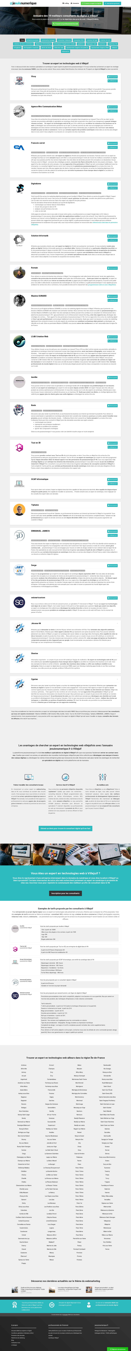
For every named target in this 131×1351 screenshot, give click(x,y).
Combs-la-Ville (23, 1214)
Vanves (107, 1192)
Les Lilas (51, 1199)
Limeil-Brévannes (51, 1221)
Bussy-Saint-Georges (23, 1146)
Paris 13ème (79, 1178)
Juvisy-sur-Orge (52, 1146)
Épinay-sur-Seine (24, 1260)
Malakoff (51, 1242)
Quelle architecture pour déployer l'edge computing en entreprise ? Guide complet (33, 1289)
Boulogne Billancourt (23, 1125)
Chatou (24, 1175)
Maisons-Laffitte (52, 1238)
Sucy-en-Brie (107, 1164)
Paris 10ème (79, 1168)
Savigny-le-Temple (107, 1139)
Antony (24, 1072)
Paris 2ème (79, 1210)
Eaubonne (24, 1252)
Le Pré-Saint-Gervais (51, 1189)
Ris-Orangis (107, 1068)
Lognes (51, 1228)
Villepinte (107, 1224)
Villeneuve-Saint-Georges (107, 1217)
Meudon (79, 1068)
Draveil (24, 1249)
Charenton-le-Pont (24, 1164)
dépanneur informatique (43, 44)
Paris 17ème (79, 1192)
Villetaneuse (107, 1228)
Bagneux (23, 1097)
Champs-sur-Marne (24, 1160)
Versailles (107, 1199)
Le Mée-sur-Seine (51, 1175)
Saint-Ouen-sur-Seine (107, 1125)
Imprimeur (102, 44)
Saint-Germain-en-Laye (107, 1104)
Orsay (79, 1146)
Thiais (107, 1175)
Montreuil (79, 1100)
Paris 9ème (79, 1235)
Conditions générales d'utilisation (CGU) (22, 1333)
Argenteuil (24, 1079)
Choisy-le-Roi (24, 1196)
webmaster (65, 51)
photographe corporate (31, 47)
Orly (79, 1143)
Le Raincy (52, 1192)
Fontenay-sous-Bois (51, 1086)
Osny (79, 1150)
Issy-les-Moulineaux (51, 1136)
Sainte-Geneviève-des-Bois (107, 1097)
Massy (52, 1252)
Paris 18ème (79, 1196)
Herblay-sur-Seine (51, 1129)
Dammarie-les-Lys (23, 1238)
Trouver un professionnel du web (66, 24)
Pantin (79, 1160)
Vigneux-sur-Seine (107, 1203)
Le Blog (66, 3)
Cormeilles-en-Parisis (23, 1224)
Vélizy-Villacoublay (107, 1196)
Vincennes (107, 1238)
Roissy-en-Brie (107, 1072)
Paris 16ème (79, 1189)
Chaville (23, 1178)
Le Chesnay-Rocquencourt (51, 1168)
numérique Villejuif (53, 1338)
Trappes (107, 1182)
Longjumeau (51, 1231)
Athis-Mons (23, 1086)
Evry (51, 1072)
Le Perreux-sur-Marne (51, 1178)
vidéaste (114, 47)
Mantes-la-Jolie (51, 1245)
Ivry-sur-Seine (51, 1139)
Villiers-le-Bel (107, 1231)
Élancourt (24, 1256)
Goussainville (52, 1122)
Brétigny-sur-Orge (23, 1132)
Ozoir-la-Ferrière (79, 1153)
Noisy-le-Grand (79, 1136)
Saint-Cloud (107, 1086)
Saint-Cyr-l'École (107, 1090)
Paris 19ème (79, 1199)
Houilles (51, 1132)
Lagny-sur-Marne (51, 1157)
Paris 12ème (79, 1175)
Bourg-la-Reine (23, 1129)
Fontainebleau (51, 1079)
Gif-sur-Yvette (51, 1114)
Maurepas (52, 1256)
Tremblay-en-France (107, 1185)
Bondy (24, 1118)
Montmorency (79, 1097)
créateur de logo (92, 40)
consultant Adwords (64, 40)
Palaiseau (79, 1157)
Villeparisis (107, 1221)
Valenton (107, 1189)
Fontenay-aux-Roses (51, 1083)
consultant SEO (79, 40)
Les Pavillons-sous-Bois (51, 1206)
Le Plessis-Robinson (51, 1182)
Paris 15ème (79, 1185)
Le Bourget (51, 1164)
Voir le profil (113, 77)
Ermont (51, 1065)
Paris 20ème (79, 1206)
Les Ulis (51, 1210)
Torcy (107, 1178)
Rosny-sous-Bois (107, 1079)
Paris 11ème (79, 1171)
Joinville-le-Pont (52, 1143)
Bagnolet (24, 1100)
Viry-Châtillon (107, 1242)
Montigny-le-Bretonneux (79, 1090)
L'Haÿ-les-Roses (51, 1217)
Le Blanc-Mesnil (51, 1160)
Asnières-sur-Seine (24, 1083)
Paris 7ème (79, 1228)
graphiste (81, 44)
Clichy (24, 1203)
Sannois (107, 1129)
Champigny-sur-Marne (24, 1157)
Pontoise (79, 1252)
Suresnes (107, 1168)
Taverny (107, 1171)
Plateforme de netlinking (18, 1338)
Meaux (52, 1260)
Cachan (23, 1150)
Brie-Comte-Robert (24, 1136)
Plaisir (79, 1242)
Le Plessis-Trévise (51, 1185)
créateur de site (105, 40)
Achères (23, 1065)
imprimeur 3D (113, 44)
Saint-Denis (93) (107, 1093)
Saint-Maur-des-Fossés (107, 1114)
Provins (79, 1256)
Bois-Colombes (23, 1111)
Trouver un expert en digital (92, 3)
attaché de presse (33, 40)
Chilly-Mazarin (23, 1192)
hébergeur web (91, 44)
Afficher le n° (113, 81)
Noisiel (79, 1132)
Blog (12, 1340)
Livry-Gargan (51, 1224)
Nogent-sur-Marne (79, 1129)
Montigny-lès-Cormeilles (79, 1093)
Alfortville (24, 1068)
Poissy (79, 1245)
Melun (79, 1065)
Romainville (107, 1076)
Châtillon (23, 1171)
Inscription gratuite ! (113, 3)
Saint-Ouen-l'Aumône (107, 1122)
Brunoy (24, 1139)
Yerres (107, 1249)
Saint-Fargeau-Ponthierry (107, 1100)
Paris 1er (79, 1203)
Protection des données (18, 1335)
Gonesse (51, 1118)
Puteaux (79, 1260)
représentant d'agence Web (100, 47)
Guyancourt (51, 1125)
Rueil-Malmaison (107, 1083)
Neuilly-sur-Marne (79, 1122)
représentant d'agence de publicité (77, 47)
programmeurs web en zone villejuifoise (102, 285)
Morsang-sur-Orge (79, 1107)
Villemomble (107, 1206)
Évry (51, 1076)
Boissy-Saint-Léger (24, 1114)
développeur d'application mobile (64, 44)
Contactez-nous (15, 1342)
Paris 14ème (79, 1182)
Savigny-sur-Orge (107, 1143)
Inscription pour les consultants (65, 893)
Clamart (23, 1199)
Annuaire (13, 1330)
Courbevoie (23, 1231)
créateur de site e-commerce (23, 44)
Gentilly (51, 1111)
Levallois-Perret (51, 1214)
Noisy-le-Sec (79, 1139)
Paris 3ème (79, 1214)
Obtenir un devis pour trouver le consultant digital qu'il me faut (65, 828)
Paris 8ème (79, 1231)
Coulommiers (24, 1228)
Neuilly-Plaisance (79, 1118)
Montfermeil (79, 1083)
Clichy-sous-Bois (24, 1206)
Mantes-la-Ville (51, 1249)
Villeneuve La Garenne (107, 1210)
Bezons (23, 1104)
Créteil (24, 1235)
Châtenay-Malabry (23, 1168)
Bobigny (23, 1107)
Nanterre (79, 1111)
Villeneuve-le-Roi (107, 1214)
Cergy (24, 1153)
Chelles (24, 1182)
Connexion (75, 3)
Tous (22, 40)
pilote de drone (46, 47)
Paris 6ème (79, 1224)
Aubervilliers (24, 1090)
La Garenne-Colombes (51, 1153)
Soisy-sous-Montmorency (107, 1157)
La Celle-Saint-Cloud (51, 1150)
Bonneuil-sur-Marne (24, 1122)
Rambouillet (107, 1065)
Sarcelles (107, 1132)
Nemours (79, 1114)
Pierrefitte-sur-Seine (79, 1238)
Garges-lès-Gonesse (51, 1104)
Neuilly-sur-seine (79, 1125)
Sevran (107, 1150)
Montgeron (79, 1086)
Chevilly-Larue (24, 1189)
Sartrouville (107, 1136)
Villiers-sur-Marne (107, 1235)
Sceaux (107, 1146)
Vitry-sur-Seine (107, 1245)
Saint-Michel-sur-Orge (107, 1118)
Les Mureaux (52, 1203)
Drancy (24, 1245)
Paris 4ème (79, 1217)
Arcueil (24, 1076)
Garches (51, 1100)
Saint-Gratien (107, 1107)
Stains (107, 1160)
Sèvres (107, 1153)
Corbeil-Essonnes (23, 1221)
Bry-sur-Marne (23, 1143)
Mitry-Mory (79, 1072)
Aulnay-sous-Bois (23, 1093)
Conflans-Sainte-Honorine (24, 1217)
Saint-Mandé (107, 1111)
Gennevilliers (52, 1107)
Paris (79, 1164)
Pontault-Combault (79, 1249)
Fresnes (51, 1093)
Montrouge (79, 1104)
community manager (48, 40)
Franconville (51, 1090)
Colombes (24, 1210)
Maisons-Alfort (51, 1235)
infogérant (17, 47)
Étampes (51, 1068)
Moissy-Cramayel (79, 1076)
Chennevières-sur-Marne (23, 1185)
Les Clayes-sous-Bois (51, 1196)
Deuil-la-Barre (24, 1242)
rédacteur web (58, 47)
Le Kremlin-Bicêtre (51, 1171)
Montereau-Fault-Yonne (79, 1079)
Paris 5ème (79, 1221)
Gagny (52, 1097)
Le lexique (14, 1345)
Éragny (24, 1263)
